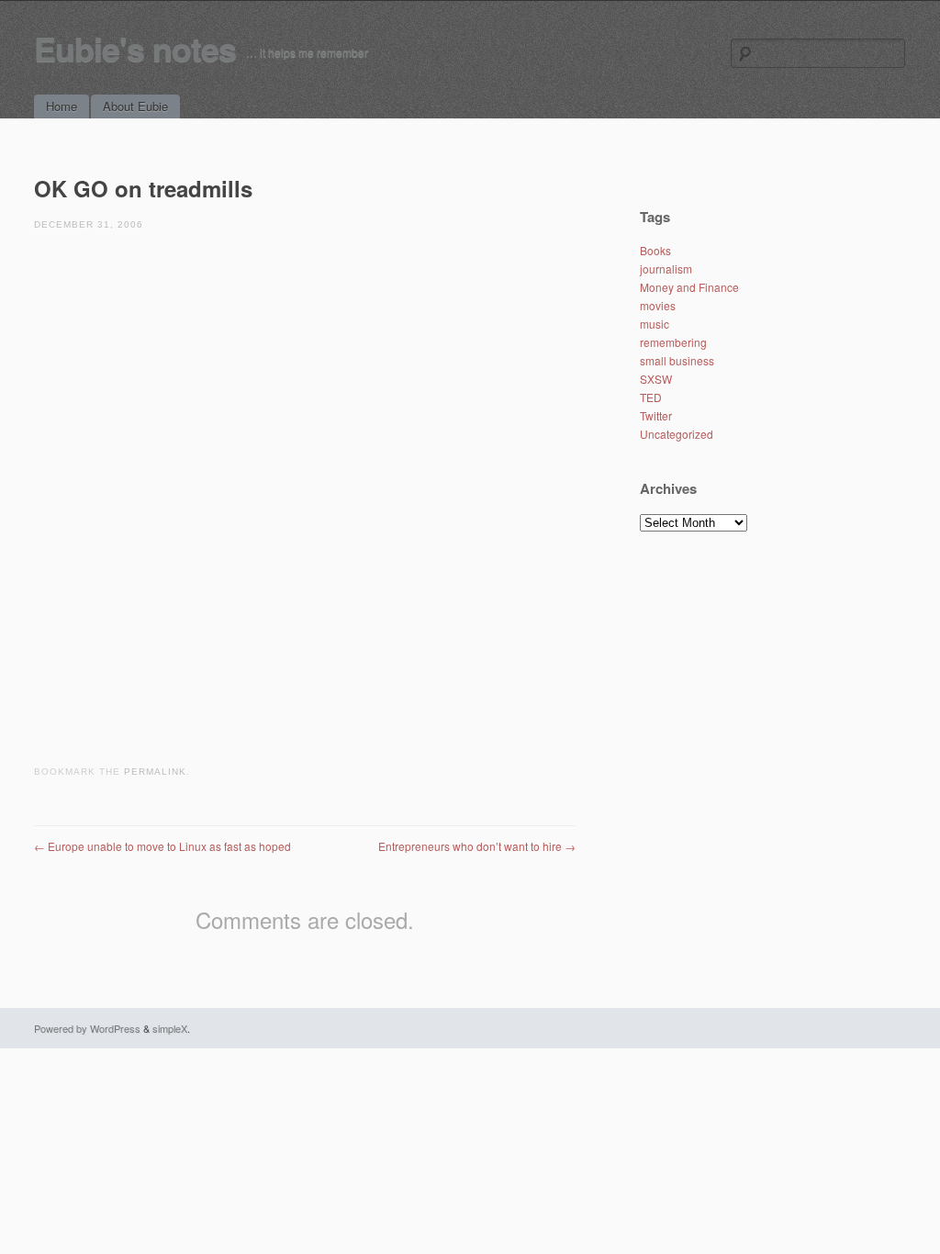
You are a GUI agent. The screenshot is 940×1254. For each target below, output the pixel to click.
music (654, 323)
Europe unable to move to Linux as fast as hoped (162, 846)
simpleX (169, 1028)
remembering (673, 342)
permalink (155, 772)
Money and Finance (689, 287)
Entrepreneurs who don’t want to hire (477, 846)
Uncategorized (676, 434)
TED (651, 397)
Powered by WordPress (87, 1028)
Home (61, 106)
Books (655, 250)
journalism (666, 268)
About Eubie (135, 106)
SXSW (656, 378)
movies (658, 305)
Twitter (656, 415)
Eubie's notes (135, 48)
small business (677, 360)
